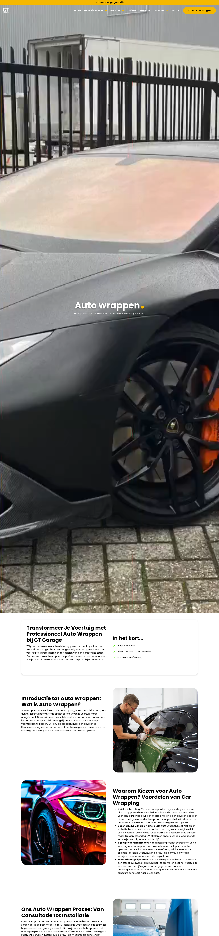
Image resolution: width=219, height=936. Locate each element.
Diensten (115, 10)
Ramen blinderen (94, 10)
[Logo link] (6, 10)
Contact (176, 10)
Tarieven (132, 10)
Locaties (159, 10)
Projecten (145, 10)
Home (77, 10)
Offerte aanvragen (199, 10)
